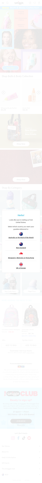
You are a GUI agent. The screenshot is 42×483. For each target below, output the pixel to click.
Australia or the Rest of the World (21, 237)
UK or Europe (21, 268)
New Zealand (21, 248)
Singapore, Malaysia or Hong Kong (21, 258)
